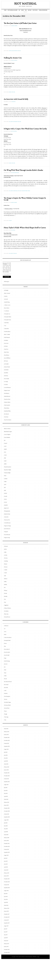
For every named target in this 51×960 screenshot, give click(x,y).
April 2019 (6, 867)
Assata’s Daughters (7, 434)
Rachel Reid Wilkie (7, 411)
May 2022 (6, 758)
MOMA (5, 584)
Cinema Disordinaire (7, 637)
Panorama (44, 108)
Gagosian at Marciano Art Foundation (8, 175)
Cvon (5, 325)
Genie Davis (6, 349)
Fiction (5, 643)
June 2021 (6, 790)
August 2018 (6, 890)
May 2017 (6, 934)
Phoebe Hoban (6, 408)
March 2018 (6, 905)
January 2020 (6, 840)
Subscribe (5, 693)
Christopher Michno (7, 316)
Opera (5, 672)
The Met (5, 593)
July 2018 (5, 893)
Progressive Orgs (7, 537)
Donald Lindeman (7, 331)
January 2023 (6, 734)
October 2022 (6, 743)
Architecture (6, 625)
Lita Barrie (6, 384)
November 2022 (7, 740)
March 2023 (6, 728)
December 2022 (6, 737)
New (5, 599)
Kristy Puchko (6, 378)
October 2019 (6, 849)
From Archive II (7, 649)
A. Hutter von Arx (7, 305)
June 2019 (6, 861)
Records (15, 50)
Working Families (7, 511)
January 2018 (6, 911)
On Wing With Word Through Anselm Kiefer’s (23, 170)
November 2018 (7, 881)
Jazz (12, 50)
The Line (19, 50)
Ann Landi (6, 299)
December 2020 (6, 808)
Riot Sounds (6, 684)
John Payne (6, 375)
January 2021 (6, 805)
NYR (4, 146)
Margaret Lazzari (7, 390)
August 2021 (6, 784)
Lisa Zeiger (6, 381)
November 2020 (7, 811)
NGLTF (5, 493)
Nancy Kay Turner (7, 399)
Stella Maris (5, 141)
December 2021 (6, 772)
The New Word (24, 190)
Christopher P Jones (7, 319)
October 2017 (6, 920)
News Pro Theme (21, 956)
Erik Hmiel (6, 340)
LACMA (5, 555)
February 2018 (6, 908)
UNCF (5, 455)
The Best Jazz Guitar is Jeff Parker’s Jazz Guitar (20, 23)
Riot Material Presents (8, 681)
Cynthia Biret (6, 328)
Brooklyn (5, 596)
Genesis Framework (29, 956)
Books (5, 634)
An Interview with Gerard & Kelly (16, 99)
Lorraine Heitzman (7, 387)
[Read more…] (40, 45)
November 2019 (7, 846)
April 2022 (6, 761)
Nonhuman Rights (7, 472)
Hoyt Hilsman (6, 355)
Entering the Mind (7, 640)
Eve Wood (6, 346)
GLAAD (5, 496)
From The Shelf (6, 655)
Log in (38, 956)
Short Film (15, 190)
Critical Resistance (7, 522)
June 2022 (6, 755)
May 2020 (6, 828)
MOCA (5, 549)
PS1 (5, 587)
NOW (5, 461)
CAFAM (5, 569)
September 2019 (7, 852)
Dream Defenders (7, 437)
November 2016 (7, 952)
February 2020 (6, 837)
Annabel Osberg (7, 302)
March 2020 (6, 834)
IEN (5, 487)
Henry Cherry (6, 352)
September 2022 (7, 746)
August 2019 (6, 855)
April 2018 (6, 902)
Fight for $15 (6, 508)
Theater (5, 711)
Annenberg (6, 561)
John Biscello (6, 369)
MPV (5, 490)
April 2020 (6, 831)
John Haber (6, 372)
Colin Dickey (6, 322)
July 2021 (5, 787)
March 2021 (6, 799)
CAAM (5, 572)
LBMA (5, 581)
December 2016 (6, 949)
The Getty (6, 558)
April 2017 (6, 937)
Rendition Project (7, 514)
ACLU (5, 446)
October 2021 (6, 778)
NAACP (5, 443)
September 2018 (7, 887)
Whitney (5, 590)
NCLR (5, 499)
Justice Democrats (7, 528)
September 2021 (7, 781)
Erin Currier (6, 343)
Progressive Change (7, 525)
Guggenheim (6, 605)
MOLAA (5, 578)
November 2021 (7, 775)
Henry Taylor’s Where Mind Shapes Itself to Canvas (25, 228)
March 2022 (6, 764)
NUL (5, 452)
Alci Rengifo (6, 290)
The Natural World (7, 705)
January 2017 (6, 946)
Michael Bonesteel (7, 396)
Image (5, 658)
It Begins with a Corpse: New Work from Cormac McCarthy (25, 129)
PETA (5, 475)
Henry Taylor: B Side (7, 233)
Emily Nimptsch (7, 337)
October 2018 (6, 884)
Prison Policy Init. (7, 534)
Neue (5, 602)
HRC (5, 458)
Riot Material (25, 3)
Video (29, 190)
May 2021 (6, 793)
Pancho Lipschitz (7, 405)
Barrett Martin (6, 308)
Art (9, 121)
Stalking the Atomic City (13, 58)
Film (5, 646)
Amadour (5, 296)
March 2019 (6, 870)
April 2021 (6, 796)
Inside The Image (7, 661)
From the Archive (7, 652)
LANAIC (5, 478)
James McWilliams (7, 358)
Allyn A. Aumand (7, 293)
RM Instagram (6, 281)
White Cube (6, 614)
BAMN (5, 449)
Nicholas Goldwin (7, 402)
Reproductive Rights (7, 469)
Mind (5, 669)
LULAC (5, 502)
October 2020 (6, 814)
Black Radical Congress (8, 431)
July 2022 (5, 752)
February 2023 (6, 731)
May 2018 (6, 899)
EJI (4, 440)
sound (10, 220)
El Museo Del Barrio (7, 608)
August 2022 (6, 749)
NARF (5, 481)
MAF (5, 575)
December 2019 (6, 843)
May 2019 (6, 864)
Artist (10, 50)
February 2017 (6, 943)
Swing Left (6, 531)
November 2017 (7, 917)
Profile (5, 675)
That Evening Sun (7, 696)
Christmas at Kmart (9, 208)
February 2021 (6, 802)
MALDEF (6, 505)
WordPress (35, 956)
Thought (5, 714)
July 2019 (5, 858)
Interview (15, 121)
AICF (5, 484)
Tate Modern (6, 611)
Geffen (5, 552)
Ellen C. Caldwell (7, 334)
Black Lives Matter (7, 428)
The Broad (6, 546)
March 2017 (6, 940)
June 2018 (6, 896)
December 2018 (6, 878)
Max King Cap (6, 393)
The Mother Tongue (7, 702)
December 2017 (6, 914)
